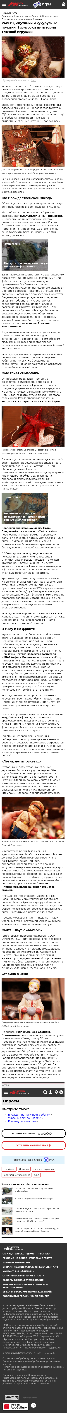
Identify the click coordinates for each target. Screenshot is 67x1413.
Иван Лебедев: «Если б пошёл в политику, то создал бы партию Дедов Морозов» (37, 1229)
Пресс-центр (45, 1253)
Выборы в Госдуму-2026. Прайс (22, 1280)
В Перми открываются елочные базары (34, 1198)
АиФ (33, 80)
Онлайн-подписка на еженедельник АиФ (30, 1267)
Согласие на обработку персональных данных (28, 1358)
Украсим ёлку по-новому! (24, 1117)
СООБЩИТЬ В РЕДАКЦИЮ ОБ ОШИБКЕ (25, 1296)
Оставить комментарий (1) (33, 1145)
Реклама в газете (40, 1258)
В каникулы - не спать (22, 1121)
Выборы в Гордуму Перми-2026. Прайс (27, 1291)
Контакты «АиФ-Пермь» (18, 1271)
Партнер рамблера (29, 1398)
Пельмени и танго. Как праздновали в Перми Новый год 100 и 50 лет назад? (37, 1219)
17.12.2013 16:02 (9, 12)
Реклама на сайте (14, 1258)
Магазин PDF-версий (16, 1262)
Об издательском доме (18, 1253)
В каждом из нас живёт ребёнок (29, 1114)
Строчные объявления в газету (23, 1275)
